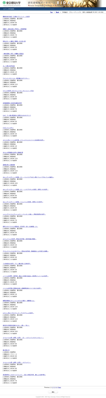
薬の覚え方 (6, 350)
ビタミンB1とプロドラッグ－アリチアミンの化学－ (18, 313)
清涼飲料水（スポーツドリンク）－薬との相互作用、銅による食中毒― (24, 374)
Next (59, 387)
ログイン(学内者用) (8, 9)
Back (57, 12)
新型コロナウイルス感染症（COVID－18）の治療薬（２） (20, 226)
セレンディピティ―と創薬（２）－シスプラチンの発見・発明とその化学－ (26, 189)
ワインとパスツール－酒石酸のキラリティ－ (16, 78)
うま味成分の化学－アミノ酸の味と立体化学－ (17, 263)
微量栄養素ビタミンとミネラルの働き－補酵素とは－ (19, 300)
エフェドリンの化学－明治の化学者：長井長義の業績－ (19, 239)
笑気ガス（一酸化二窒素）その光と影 (14, 41)
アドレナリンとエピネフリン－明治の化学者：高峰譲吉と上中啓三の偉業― (26, 251)
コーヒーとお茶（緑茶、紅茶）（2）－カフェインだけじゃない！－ (23, 337)
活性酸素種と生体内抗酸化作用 (12, 103)
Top (51, 12)
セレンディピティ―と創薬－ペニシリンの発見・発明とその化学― (23, 202)
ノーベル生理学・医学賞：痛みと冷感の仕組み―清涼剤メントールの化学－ (26, 276)
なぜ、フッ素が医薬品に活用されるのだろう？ (17, 115)
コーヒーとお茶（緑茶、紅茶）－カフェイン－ (17, 362)
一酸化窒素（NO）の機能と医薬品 (13, 53)
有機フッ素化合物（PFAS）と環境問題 (14, 29)
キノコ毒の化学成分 (9, 66)
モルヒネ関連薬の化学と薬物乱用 (13, 152)
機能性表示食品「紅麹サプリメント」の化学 (16, 16)
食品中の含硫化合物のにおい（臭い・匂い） (16, 325)
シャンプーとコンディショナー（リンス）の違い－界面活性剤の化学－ (24, 214)
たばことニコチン (8, 127)
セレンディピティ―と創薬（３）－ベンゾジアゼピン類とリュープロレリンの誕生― (28, 177)
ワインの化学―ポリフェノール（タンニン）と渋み (18, 90)
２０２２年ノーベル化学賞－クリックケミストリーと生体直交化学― (24, 140)
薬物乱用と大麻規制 (9, 165)
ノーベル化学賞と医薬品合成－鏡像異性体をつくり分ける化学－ (22, 288)
